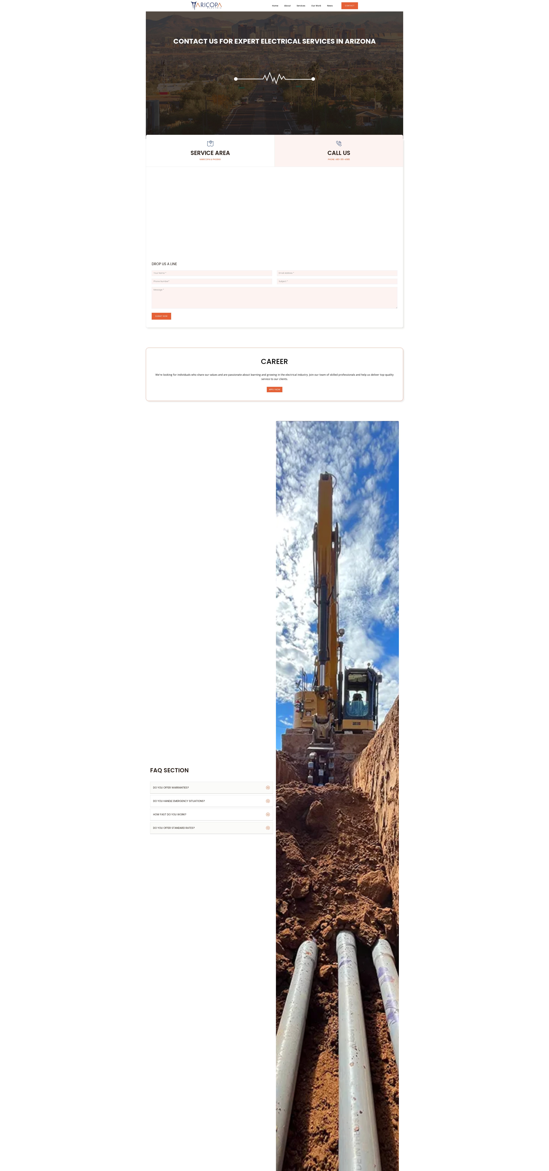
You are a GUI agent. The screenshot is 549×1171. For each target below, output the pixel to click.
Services (301, 5)
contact (349, 5)
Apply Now (274, 389)
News (330, 5)
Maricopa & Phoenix (210, 159)
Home (275, 5)
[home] (206, 5)
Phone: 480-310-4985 (339, 159)
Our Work (316, 5)
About (287, 5)
